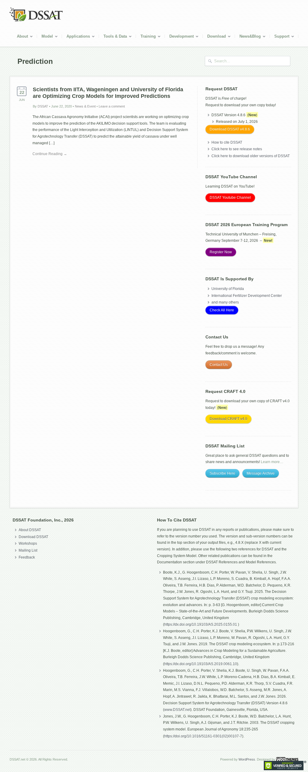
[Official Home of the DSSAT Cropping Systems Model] (36, 20)
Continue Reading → (49, 154)
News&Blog (248, 37)
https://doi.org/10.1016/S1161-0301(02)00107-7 (203, 736)
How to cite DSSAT (226, 142)
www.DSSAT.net (177, 710)
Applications (76, 37)
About (20, 37)
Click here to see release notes (236, 149)
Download (214, 37)
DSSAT (43, 106)
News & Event (85, 106)
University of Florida (227, 289)
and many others (225, 302)
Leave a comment (112, 106)
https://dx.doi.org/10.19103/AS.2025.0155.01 (201, 624)
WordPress (247, 759)
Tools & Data (113, 37)
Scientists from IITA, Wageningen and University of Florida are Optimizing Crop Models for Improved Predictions (108, 92)
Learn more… (272, 462)
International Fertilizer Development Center (246, 296)
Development (179, 37)
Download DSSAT (33, 537)
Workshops (28, 543)
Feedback (27, 557)
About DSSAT (30, 530)
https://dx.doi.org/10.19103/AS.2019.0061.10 (200, 664)
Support (279, 37)
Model (45, 37)
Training (146, 37)
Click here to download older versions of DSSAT (250, 156)
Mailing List (28, 550)
